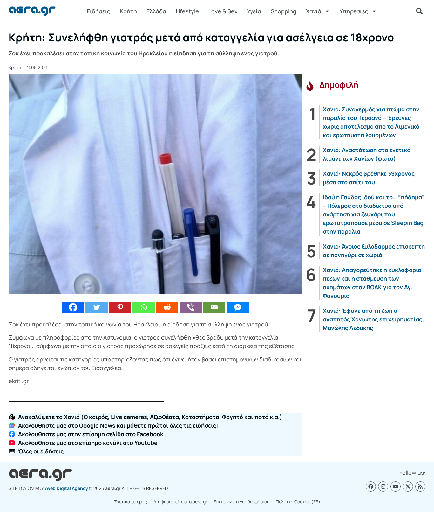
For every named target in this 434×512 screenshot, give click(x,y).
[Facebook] (73, 307)
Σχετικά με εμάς (130, 502)
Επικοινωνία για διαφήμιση (241, 502)
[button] (419, 11)
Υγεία (254, 11)
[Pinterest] (120, 307)
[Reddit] (167, 307)
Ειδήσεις (98, 11)
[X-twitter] (408, 486)
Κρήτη (128, 11)
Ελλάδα (156, 11)
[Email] (214, 307)
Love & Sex (223, 11)
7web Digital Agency (66, 488)
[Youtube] (395, 486)
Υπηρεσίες (354, 11)
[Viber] (191, 307)
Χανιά (313, 11)
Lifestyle (187, 11)
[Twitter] (96, 307)
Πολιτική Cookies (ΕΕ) (298, 502)
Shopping (283, 11)
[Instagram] (383, 486)
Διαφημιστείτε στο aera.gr (180, 502)
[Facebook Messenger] (238, 307)
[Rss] (420, 486)
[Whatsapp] (143, 307)
